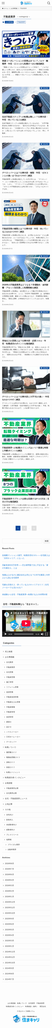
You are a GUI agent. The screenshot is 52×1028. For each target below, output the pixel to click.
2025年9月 (9, 919)
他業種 (8, 840)
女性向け (9, 815)
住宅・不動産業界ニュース (16, 798)
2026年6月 (9, 874)
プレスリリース (12, 835)
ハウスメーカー (12, 732)
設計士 (8, 727)
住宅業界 (9, 662)
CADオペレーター (13, 737)
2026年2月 (9, 891)
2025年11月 (10, 907)
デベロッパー (11, 742)
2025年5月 (9, 930)
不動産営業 (10, 677)
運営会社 (43, 1006)
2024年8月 (9, 974)
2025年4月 (9, 935)
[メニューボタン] (3, 3)
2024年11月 (10, 957)
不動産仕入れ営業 (13, 702)
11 (34, 528)
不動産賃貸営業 (12, 697)
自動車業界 (12, 849)
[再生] (5, 634)
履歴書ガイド (11, 752)
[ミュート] (42, 634)
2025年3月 (9, 941)
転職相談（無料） (31, 1006)
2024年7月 (9, 979)
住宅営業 (9, 672)
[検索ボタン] (49, 3)
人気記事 (8, 804)
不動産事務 (10, 707)
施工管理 (9, 682)
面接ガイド (10, 767)
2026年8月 (9, 863)
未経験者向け (11, 825)
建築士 (8, 722)
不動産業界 (10, 667)
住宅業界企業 (11, 793)
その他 (8, 809)
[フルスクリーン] (46, 634)
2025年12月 (10, 902)
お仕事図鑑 (9, 22)
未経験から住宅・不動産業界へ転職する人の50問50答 (24, 594)
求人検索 (8, 652)
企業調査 (8, 783)
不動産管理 (10, 712)
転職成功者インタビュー (15, 777)
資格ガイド (10, 762)
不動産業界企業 (12, 788)
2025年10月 (10, 913)
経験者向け (10, 830)
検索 (47, 541)
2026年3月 (9, 885)
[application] (26, 623)
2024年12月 (10, 952)
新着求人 (9, 820)
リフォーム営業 (12, 687)
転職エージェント (13, 772)
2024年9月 (9, 968)
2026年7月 (9, 869)
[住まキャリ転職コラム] (26, 3)
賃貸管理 (9, 717)
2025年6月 (9, 924)
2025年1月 (9, 946)
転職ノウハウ (10, 747)
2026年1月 (9, 896)
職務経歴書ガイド (13, 757)
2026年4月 (9, 880)
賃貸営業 (9, 692)
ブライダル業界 (14, 845)
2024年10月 (10, 963)
